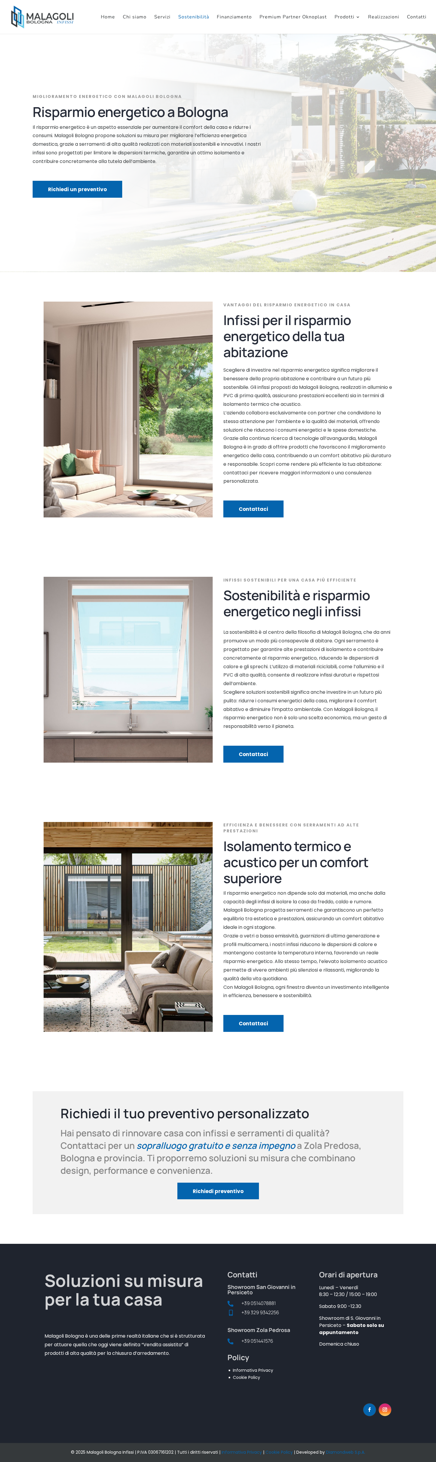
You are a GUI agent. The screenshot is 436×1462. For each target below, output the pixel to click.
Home (108, 17)
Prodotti (344, 17)
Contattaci (253, 509)
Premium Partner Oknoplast (293, 17)
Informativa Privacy (242, 1452)
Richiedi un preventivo (77, 189)
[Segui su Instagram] (385, 1409)
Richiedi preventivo (218, 1191)
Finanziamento (234, 17)
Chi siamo (135, 17)
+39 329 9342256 (260, 1312)
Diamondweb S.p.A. (345, 1452)
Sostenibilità (193, 17)
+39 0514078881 (258, 1303)
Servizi (162, 17)
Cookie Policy (279, 1452)
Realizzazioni (383, 17)
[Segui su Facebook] (369, 1409)
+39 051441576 (257, 1341)
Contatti (417, 17)
